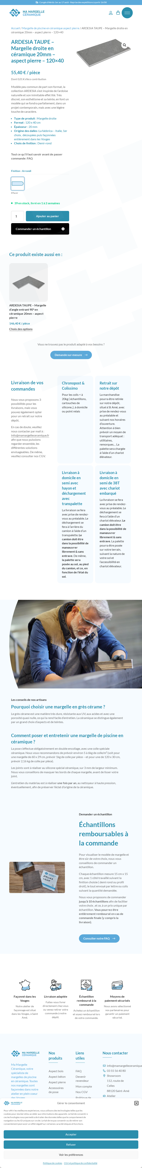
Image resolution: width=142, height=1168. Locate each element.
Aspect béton (57, 1076)
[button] (136, 1103)
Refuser (71, 1144)
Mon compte (84, 1086)
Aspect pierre (57, 1082)
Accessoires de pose (56, 1090)
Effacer (14, 192)
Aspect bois (56, 1071)
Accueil (15, 28)
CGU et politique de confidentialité (80, 1163)
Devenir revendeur (82, 1078)
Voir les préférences (71, 1154)
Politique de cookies (52, 1163)
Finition (15, 171)
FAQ (30, 158)
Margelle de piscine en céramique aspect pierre (50, 28)
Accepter (71, 1134)
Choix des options (21, 329)
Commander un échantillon (33, 229)
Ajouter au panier (47, 216)
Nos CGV (82, 1092)
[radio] (17, 183)
